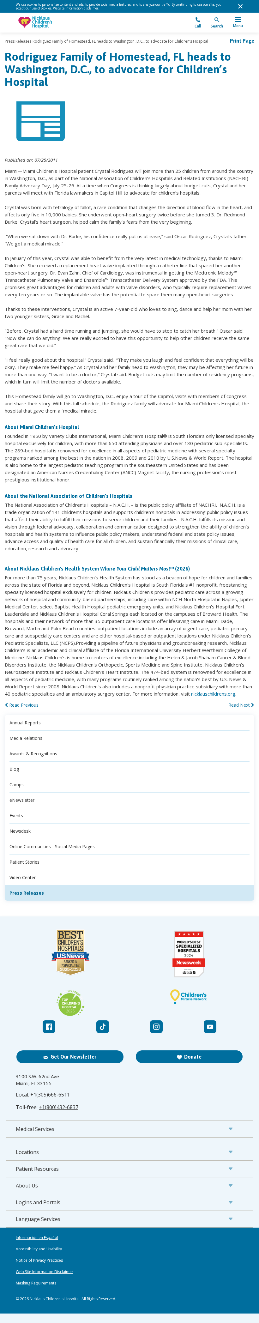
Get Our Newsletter (73, 1057)
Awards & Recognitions (33, 754)
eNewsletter (21, 800)
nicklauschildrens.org (213, 694)
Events (16, 816)
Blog (14, 769)
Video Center (22, 877)
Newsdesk (20, 831)
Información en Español (37, 1237)
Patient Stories (24, 862)
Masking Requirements (36, 1283)
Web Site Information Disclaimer (44, 1271)
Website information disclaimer (75, 8)
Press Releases (18, 41)
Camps (16, 785)
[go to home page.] (73, 23)
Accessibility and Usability (39, 1249)
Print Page (242, 41)
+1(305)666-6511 (50, 1094)
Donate (193, 1057)
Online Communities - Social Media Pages (52, 846)
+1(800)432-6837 (58, 1107)
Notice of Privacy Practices (39, 1260)
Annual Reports (25, 723)
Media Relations (25, 738)
